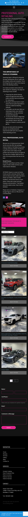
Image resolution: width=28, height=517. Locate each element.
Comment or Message (8, 414)
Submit (9, 427)
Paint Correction (7, 475)
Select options (14, 265)
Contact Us (7, 37)
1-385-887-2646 (15, 1)
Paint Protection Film (8, 473)
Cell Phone (5, 397)
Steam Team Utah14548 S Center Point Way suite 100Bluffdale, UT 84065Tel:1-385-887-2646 (12, 492)
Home (4, 452)
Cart (16, 4)
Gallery (5, 457)
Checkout (19, 4)
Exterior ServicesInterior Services (7, 478)
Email (4, 406)
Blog (4, 459)
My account (8, 4)
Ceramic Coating (7, 471)
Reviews (5, 454)
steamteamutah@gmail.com (13, 2)
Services (5, 456)
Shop (13, 4)
